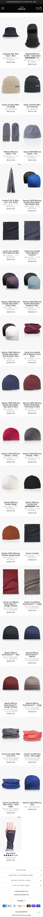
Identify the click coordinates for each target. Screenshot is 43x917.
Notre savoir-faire (21, 880)
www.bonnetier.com (21, 891)
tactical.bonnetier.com (21, 894)
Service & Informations (21, 875)
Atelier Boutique (21, 885)
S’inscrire (21, 870)
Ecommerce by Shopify (24, 915)
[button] (30, 58)
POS (13, 915)
